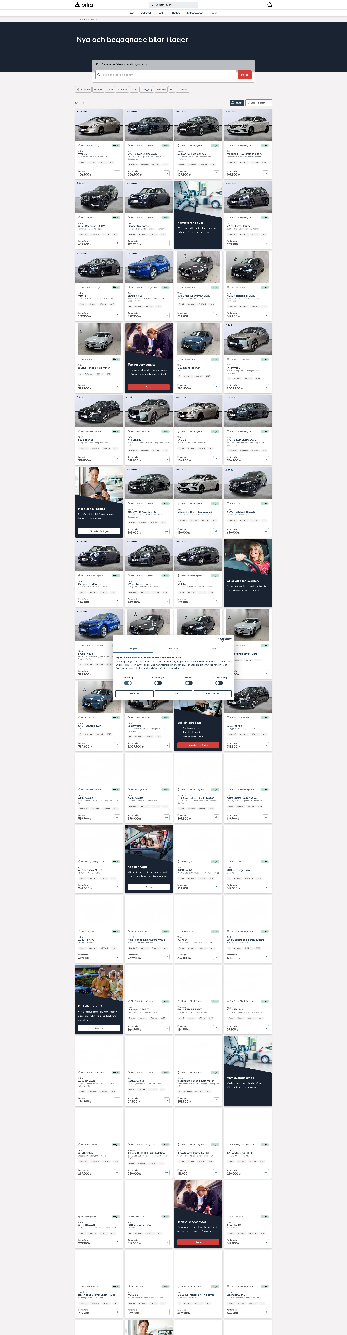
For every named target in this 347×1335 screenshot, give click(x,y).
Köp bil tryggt (137, 866)
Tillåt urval (174, 694)
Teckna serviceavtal (142, 364)
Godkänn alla (212, 694)
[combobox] (165, 74)
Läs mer (149, 387)
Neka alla (134, 694)
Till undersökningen (99, 531)
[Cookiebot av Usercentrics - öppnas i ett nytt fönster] (220, 640)
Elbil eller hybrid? (90, 1006)
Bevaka (239, 103)
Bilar (77, 19)
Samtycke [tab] (133, 648)
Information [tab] (173, 648)
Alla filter (85, 89)
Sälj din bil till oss (189, 722)
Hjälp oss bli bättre (91, 508)
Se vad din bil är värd (198, 745)
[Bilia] (84, 4)
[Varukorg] (269, 4)
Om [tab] (214, 648)
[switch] (158, 683)
